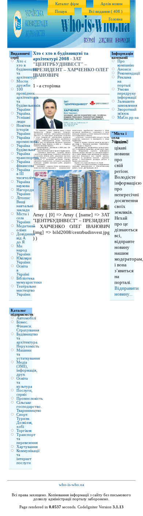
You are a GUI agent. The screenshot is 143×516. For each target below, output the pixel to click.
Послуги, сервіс (24, 392)
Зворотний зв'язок (126, 111)
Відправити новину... (126, 291)
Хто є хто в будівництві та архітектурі (26, 69)
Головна (116, 19)
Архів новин (112, 4)
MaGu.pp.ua (128, 117)
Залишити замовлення (127, 103)
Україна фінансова (25, 164)
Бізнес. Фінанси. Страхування (27, 326)
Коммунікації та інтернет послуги (27, 457)
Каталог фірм (67, 4)
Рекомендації (128, 73)
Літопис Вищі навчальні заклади (24, 204)
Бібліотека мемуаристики (29, 280)
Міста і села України (23, 218)
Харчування (27, 447)
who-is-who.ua (71, 485)
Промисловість (29, 399)
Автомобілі (26, 318)
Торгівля (23, 431)
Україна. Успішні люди (23, 117)
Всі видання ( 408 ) (106, 12)
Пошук (61, 12)
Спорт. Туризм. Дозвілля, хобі (24, 421)
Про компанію (125, 63)
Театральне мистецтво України (26, 290)
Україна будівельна (25, 148)
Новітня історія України (23, 130)
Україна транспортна (27, 156)
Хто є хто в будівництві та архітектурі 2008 (61, 56)
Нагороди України (25, 192)
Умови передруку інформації (126, 93)
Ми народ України (23, 250)
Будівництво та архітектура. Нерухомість (27, 340)
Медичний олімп (25, 228)
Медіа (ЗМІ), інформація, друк (26, 368)
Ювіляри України (23, 260)
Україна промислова (26, 140)
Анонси (124, 69)
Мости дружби (23, 83)
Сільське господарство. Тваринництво (29, 407)
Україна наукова (23, 184)
